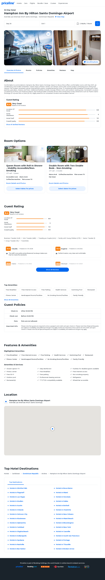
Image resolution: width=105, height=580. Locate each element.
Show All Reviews (52, 269)
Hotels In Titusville (62, 544)
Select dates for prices (25, 189)
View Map (60, 17)
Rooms (28, 70)
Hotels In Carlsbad (15, 527)
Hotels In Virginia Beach (17, 531)
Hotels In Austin (14, 505)
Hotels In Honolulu (62, 497)
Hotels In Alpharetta (16, 523)
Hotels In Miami (61, 492)
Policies (39, 70)
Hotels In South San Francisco (66, 536)
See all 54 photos (92, 62)
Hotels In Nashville (15, 544)
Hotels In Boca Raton (63, 488)
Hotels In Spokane (15, 540)
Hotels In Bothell (61, 505)
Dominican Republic (31, 474)
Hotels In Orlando (15, 510)
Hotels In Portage (62, 540)
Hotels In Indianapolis (17, 536)
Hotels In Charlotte (62, 510)
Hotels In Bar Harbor (16, 549)
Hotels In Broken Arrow (64, 549)
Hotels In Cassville (62, 531)
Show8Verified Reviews (15, 124)
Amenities (51, 70)
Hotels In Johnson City (17, 514)
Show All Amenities (11, 300)
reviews (63, 70)
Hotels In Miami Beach (63, 518)
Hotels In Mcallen (15, 501)
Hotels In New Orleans (63, 514)
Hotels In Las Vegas (16, 497)
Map (72, 70)
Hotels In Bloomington (64, 523)
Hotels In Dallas (61, 501)
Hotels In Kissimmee (16, 518)
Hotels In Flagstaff (15, 492)
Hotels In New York (62, 527)
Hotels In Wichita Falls (17, 488)
